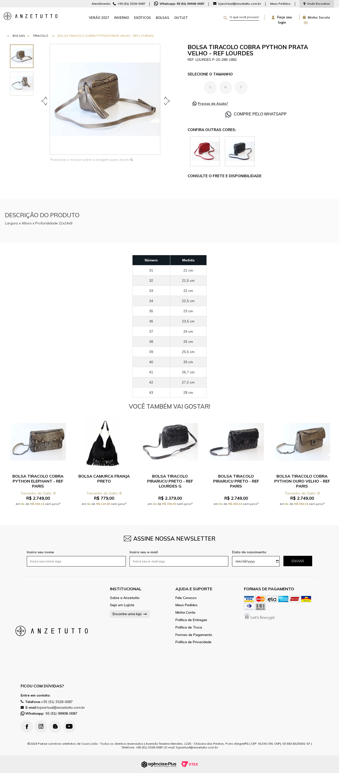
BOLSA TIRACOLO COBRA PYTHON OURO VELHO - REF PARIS (302, 481)
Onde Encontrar (318, 3)
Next (166, 100)
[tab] (22, 56)
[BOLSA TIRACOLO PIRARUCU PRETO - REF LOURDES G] (170, 442)
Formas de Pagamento (193, 635)
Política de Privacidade (193, 642)
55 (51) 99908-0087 (51, 713)
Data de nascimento (249, 552)
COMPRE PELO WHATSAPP (260, 114)
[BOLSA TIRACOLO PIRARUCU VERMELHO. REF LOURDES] (205, 151)
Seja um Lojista (122, 605)
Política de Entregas (191, 620)
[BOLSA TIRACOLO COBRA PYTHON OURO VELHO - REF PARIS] (302, 442)
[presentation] (22, 56)
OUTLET (181, 18)
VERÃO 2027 (99, 18)
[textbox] (244, 17)
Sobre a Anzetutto (124, 598)
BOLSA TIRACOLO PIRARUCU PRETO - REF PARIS (236, 481)
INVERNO (121, 18)
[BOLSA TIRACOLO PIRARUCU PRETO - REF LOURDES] (239, 151)
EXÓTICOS (142, 18)
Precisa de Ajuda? (213, 103)
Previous (45, 100)
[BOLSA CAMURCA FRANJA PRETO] (104, 442)
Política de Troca (188, 627)
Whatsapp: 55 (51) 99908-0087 (181, 3)
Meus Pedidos (280, 3)
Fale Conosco (186, 598)
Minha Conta (185, 612)
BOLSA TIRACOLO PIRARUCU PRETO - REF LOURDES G (170, 481)
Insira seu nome (40, 552)
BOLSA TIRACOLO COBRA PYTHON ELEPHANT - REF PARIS (38, 481)
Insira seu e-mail (144, 552)
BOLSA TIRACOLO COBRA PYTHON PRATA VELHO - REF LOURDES (106, 35)
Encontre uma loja (127, 614)
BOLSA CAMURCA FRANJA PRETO (104, 479)
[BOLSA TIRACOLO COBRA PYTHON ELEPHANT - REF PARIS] (38, 442)
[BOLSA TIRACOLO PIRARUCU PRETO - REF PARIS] (236, 442)
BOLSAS (162, 18)
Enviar (298, 561)
